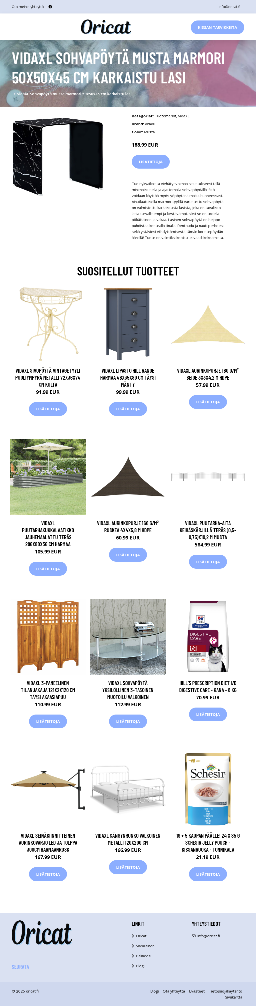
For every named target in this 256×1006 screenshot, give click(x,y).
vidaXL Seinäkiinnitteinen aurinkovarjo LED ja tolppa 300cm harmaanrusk (48, 842)
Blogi (140, 965)
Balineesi (143, 955)
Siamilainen (145, 945)
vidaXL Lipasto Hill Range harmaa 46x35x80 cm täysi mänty (128, 377)
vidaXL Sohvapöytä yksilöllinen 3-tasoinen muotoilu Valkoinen (128, 690)
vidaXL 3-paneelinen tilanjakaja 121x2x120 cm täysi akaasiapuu (48, 690)
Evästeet (197, 991)
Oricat (141, 935)
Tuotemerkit (165, 115)
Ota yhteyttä (174, 991)
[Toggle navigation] (18, 27)
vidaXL (184, 115)
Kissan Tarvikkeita (217, 27)
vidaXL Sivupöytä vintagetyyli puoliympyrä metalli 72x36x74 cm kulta (47, 377)
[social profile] (50, 6)
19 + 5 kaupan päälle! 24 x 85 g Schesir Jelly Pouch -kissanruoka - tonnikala (208, 842)
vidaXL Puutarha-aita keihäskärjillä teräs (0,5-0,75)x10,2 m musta (208, 530)
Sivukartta (233, 997)
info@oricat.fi (229, 6)
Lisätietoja (150, 161)
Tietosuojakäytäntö (225, 991)
